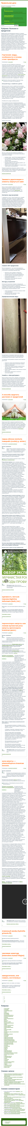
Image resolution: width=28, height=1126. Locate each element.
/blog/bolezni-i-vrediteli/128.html (8, 459)
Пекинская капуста (8, 1050)
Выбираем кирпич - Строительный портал (12, 1097)
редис (20, 689)
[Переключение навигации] (1, 8)
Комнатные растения (8, 1037)
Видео (12, 589)
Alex (25, 62)
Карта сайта (7, 1121)
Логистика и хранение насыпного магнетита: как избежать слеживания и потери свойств (14, 1082)
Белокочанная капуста (8, 1015)
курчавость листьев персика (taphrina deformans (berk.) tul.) (11, 599)
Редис (5, 1055)
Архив (5, 1011)
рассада (15, 653)
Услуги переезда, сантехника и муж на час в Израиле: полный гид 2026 (13, 1080)
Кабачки (5, 1032)
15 (4, 1000)
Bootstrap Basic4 (18, 1119)
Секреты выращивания (9, 15)
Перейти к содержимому (6, 6)
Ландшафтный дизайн (8, 16)
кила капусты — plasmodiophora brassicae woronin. (13, 763)
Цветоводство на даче (18, 18)
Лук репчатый (7, 1046)
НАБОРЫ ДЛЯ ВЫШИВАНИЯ (8, 656)
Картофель (6, 1035)
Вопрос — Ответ (7, 1021)
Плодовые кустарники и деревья (10, 1052)
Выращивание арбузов (9, 1022)
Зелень (5, 1030)
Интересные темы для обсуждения (11, 1031)
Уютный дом (6, 21)
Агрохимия (20, 12)
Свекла (5, 1058)
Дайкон (5, 1024)
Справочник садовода (8, 11)
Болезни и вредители (21, 13)
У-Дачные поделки (21, 22)
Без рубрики (6, 1014)
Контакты (7, 1122)
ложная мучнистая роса (7, 645)
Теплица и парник (7, 1062)
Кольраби (6, 1036)
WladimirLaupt (7, 1102)
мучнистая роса (15, 650)
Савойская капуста (8, 1056)
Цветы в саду (7, 1067)
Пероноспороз (15, 644)
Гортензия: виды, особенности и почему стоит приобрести (12, 57)
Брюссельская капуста (8, 1018)
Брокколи (6, 1017)
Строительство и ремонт (9, 23)
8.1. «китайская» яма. (18, 1102)
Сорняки (15, 13)
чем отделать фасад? (8, 1098)
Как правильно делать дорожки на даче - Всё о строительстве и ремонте (13, 1094)
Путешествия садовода (9, 18)
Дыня (5, 1028)
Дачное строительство (8, 1025)
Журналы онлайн (7, 1029)
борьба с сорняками (6, 876)
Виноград (6, 1020)
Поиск (16, 25)
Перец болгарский (8, 1051)
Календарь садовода (8, 12)
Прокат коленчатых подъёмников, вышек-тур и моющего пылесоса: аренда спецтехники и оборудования (13, 1075)
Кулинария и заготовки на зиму (10, 22)
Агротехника (15, 12)
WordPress (10, 1119)
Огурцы (5, 1049)
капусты (20, 644)
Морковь (6, 1047)
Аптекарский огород (8, 19)
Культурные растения (8, 13)
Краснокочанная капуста (9, 1039)
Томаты (5, 1063)
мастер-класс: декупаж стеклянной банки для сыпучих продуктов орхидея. (14, 1104)
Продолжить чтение (6, 614)
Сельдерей (6, 1059)
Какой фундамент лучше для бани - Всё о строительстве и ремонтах (12, 1100)
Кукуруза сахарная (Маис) (9, 1040)
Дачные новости (7, 1026)
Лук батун (6, 1045)
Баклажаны (6, 1012)
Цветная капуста (7, 1066)
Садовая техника (7, 14)
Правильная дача (8, 3)
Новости (6, 1048)
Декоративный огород (18, 17)
